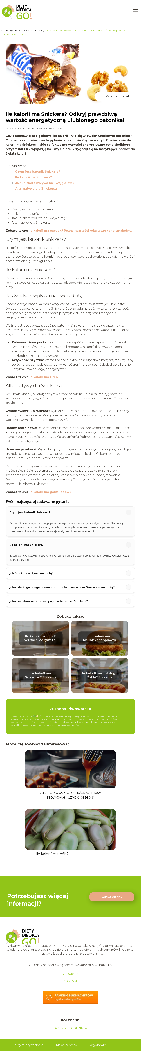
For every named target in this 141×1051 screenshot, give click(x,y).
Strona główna (11, 30)
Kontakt (70, 981)
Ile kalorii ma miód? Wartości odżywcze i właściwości (40, 638)
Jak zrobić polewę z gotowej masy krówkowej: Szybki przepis (70, 794)
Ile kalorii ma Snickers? (33, 177)
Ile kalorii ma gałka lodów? (50, 492)
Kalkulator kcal (33, 30)
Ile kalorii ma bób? (52, 854)
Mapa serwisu (66, 1045)
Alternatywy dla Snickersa (36, 188)
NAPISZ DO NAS (111, 896)
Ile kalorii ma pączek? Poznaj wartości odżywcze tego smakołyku (81, 230)
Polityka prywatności (28, 1045)
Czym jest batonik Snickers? (37, 171)
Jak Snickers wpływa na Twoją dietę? (44, 183)
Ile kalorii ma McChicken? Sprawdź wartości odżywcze (99, 638)
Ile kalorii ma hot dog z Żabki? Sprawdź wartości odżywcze (99, 675)
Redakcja (70, 974)
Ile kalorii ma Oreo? (44, 377)
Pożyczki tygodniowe (70, 1028)
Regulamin (97, 1045)
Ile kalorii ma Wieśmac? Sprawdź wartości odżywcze (40, 675)
